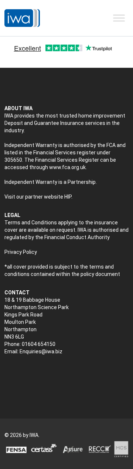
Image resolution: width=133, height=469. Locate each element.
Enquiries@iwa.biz (41, 351)
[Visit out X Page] (7, 370)
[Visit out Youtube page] (38, 370)
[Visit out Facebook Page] (23, 370)
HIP (67, 197)
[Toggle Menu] (119, 17)
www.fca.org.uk (67, 167)
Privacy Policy (20, 252)
